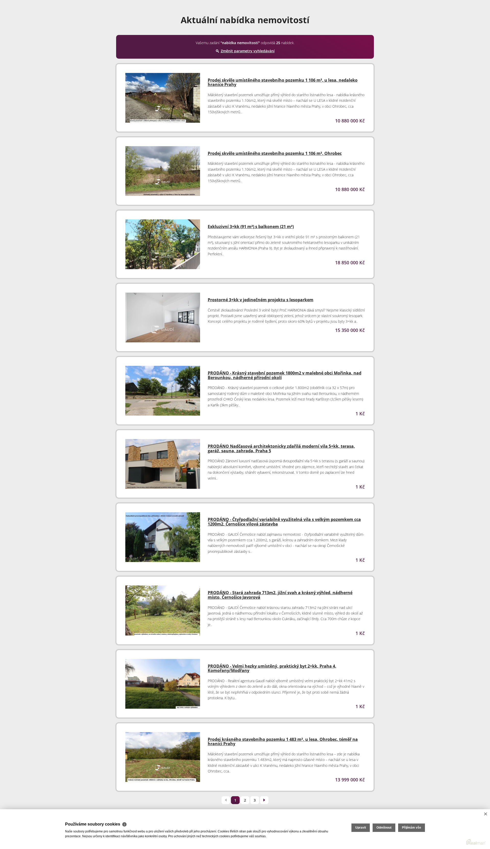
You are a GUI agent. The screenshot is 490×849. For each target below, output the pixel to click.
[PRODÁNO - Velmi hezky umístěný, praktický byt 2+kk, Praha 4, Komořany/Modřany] (162, 685)
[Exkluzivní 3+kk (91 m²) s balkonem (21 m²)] (162, 246)
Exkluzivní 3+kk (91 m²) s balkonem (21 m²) (251, 226)
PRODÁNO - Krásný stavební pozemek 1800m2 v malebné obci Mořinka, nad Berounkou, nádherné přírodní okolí (284, 375)
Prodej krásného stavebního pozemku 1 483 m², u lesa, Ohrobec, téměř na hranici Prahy (283, 741)
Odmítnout (383, 827)
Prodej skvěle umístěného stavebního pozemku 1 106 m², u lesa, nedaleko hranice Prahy (283, 82)
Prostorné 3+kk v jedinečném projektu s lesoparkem (260, 300)
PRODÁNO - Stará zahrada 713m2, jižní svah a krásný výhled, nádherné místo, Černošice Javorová (280, 595)
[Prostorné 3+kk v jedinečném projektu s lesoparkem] (162, 319)
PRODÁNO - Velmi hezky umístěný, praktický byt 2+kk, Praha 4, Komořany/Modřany (272, 668)
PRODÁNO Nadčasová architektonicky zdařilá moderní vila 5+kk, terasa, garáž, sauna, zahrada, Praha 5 (281, 448)
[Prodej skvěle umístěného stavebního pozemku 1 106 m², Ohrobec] (162, 173)
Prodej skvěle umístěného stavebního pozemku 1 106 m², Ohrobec (275, 153)
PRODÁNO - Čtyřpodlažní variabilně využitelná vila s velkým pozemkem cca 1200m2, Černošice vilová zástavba (284, 522)
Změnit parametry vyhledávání (248, 50)
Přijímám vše (411, 827)
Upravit (360, 827)
